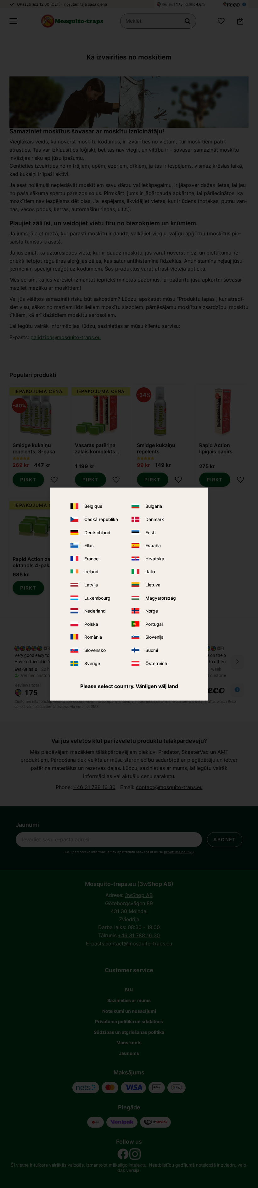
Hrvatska (154, 558)
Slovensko (95, 650)
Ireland (91, 571)
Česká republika (101, 519)
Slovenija (154, 637)
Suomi (151, 650)
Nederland (95, 611)
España (153, 545)
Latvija (91, 584)
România (93, 637)
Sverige (92, 663)
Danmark (154, 519)
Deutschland (97, 532)
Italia (150, 571)
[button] (13, 21)
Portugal (154, 623)
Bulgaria (153, 506)
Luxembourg (97, 597)
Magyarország (160, 597)
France (91, 558)
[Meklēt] (187, 21)
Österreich (156, 663)
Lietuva (152, 584)
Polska (91, 623)
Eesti (150, 532)
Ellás (89, 545)
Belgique (93, 506)
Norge (151, 611)
